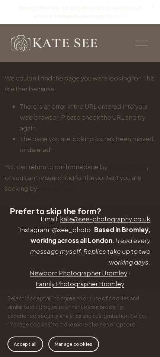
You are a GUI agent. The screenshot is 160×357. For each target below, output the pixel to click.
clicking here (128, 166)
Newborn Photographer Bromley (78, 273)
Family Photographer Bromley (80, 283)
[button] (153, 6)
